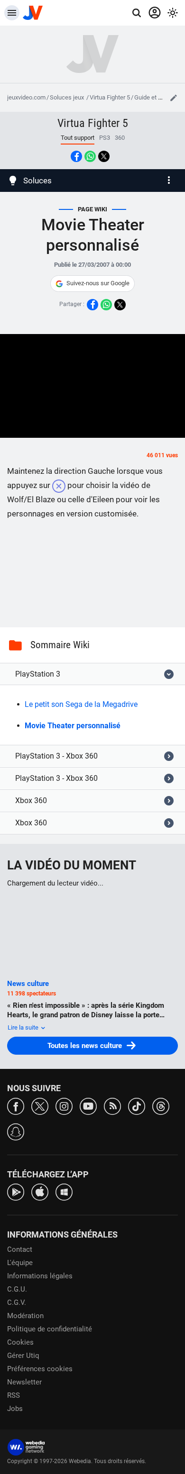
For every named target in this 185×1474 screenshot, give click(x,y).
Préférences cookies (40, 1369)
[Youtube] (88, 1105)
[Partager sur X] (104, 156)
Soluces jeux (67, 97)
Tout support (77, 137)
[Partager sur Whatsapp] (90, 156)
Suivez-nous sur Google (98, 283)
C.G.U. (17, 1289)
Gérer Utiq (23, 1355)
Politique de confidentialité (49, 1329)
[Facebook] (15, 1105)
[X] (39, 1105)
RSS (13, 1395)
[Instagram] (64, 1105)
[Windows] (64, 1191)
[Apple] (39, 1191)
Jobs (15, 1408)
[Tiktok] (136, 1105)
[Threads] (160, 1105)
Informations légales (40, 1276)
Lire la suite (24, 1027)
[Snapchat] (15, 1131)
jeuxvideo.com (26, 97)
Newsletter (24, 1382)
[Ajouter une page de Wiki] (173, 97)
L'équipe (20, 1262)
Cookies (20, 1342)
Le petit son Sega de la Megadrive (81, 704)
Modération (25, 1315)
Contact (19, 1249)
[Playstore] (15, 1191)
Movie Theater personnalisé (72, 725)
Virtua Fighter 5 (110, 97)
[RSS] (112, 1105)
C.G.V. (16, 1302)
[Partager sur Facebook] (76, 156)
